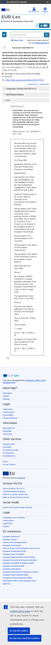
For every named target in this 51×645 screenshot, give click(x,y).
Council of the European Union (15, 542)
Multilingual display (15, 94)
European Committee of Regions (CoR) (18, 563)
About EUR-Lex (9, 428)
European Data (9, 444)
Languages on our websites (14, 518)
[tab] (25, 89)
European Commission (12, 545)
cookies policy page (20, 611)
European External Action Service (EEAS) (19, 557)
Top (7, 358)
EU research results (10, 450)
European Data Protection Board (15, 575)
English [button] (45, 12)
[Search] (46, 35)
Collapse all (44, 84)
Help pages (7, 393)
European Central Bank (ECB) (14, 551)
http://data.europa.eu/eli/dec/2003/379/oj (25, 80)
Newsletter (7, 431)
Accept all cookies (19, 631)
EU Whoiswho (8, 453)
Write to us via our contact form (15, 494)
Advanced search (42, 43)
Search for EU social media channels (17, 507)
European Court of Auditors (13, 554)
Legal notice (8, 409)
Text (8, 100)
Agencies (6, 584)
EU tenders (7, 447)
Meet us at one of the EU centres (16, 497)
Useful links (7, 434)
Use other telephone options (14, 491)
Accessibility (8, 415)
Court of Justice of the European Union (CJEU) (21, 548)
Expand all (33, 84)
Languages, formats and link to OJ (21, 88)
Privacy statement (10, 418)
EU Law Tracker (9, 464)
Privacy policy (8, 520)
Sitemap (6, 399)
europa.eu (21, 478)
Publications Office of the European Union (19, 581)
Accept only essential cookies (24, 638)
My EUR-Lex (34, 12)
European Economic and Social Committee (20, 560)
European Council (10, 539)
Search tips (18, 40)
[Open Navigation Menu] (4, 34)
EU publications (9, 456)
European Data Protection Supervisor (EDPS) (20, 572)
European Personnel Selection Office (17, 578)
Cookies (6, 526)
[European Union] (9, 473)
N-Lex (5, 461)
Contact (6, 396)
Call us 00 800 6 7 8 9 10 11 (14, 488)
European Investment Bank (13, 566)
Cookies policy (8, 412)
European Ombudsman (12, 569)
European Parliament (11, 536)
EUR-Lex (10, 16)
